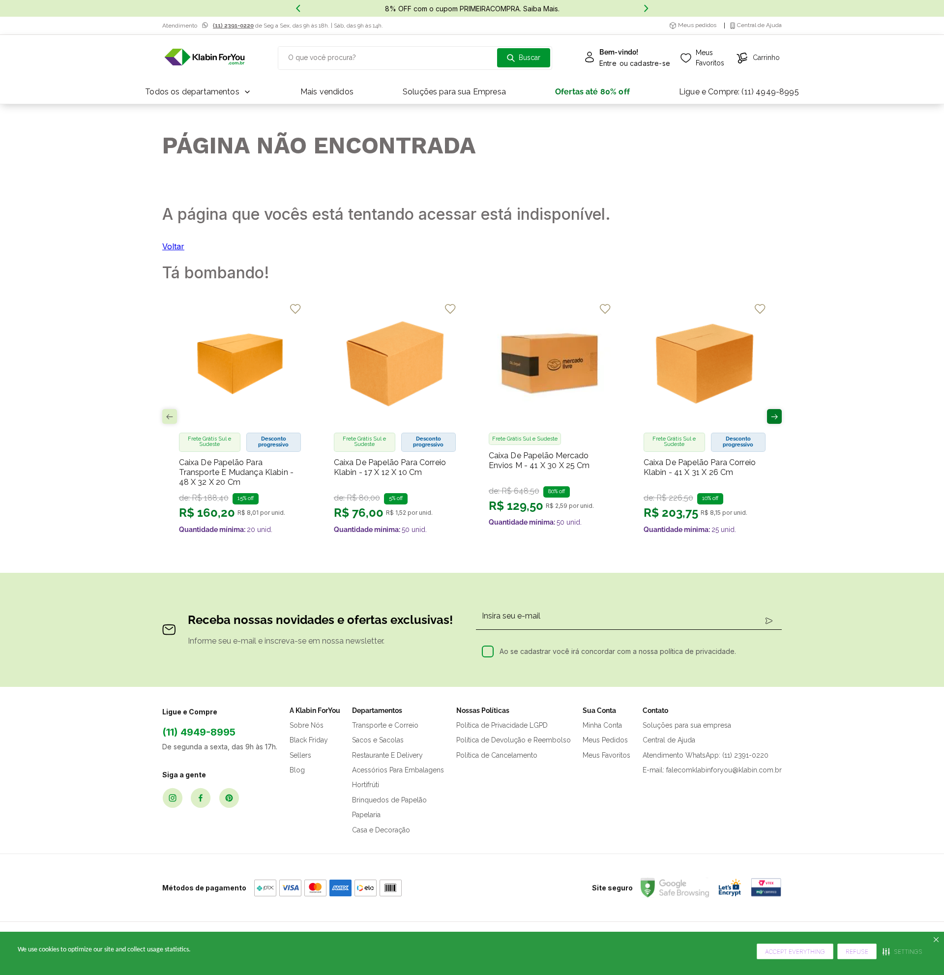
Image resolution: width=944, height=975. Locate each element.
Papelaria (366, 815)
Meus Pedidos (605, 740)
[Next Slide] (646, 8)
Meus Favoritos (606, 755)
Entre (608, 63)
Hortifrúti (365, 785)
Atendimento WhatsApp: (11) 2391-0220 (705, 755)
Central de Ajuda (669, 740)
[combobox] (415, 58)
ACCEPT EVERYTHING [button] (795, 951)
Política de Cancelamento (496, 755)
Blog (297, 770)
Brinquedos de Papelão (389, 800)
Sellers (300, 755)
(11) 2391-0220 (233, 25)
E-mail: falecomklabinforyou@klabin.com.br (712, 770)
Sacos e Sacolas (378, 740)
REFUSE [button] (857, 951)
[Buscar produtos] (523, 57)
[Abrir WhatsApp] (919, 950)
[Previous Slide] (298, 8)
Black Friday (309, 740)
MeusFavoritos (710, 58)
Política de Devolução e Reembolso (513, 740)
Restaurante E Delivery (387, 755)
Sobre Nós (307, 725)
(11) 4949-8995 (199, 732)
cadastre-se (650, 63)
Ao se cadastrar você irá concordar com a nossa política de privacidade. (618, 651)
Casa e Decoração (381, 830)
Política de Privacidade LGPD (502, 725)
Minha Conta (602, 725)
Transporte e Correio (385, 725)
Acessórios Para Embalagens (398, 770)
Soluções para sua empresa (687, 725)
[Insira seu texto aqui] (204, 57)
